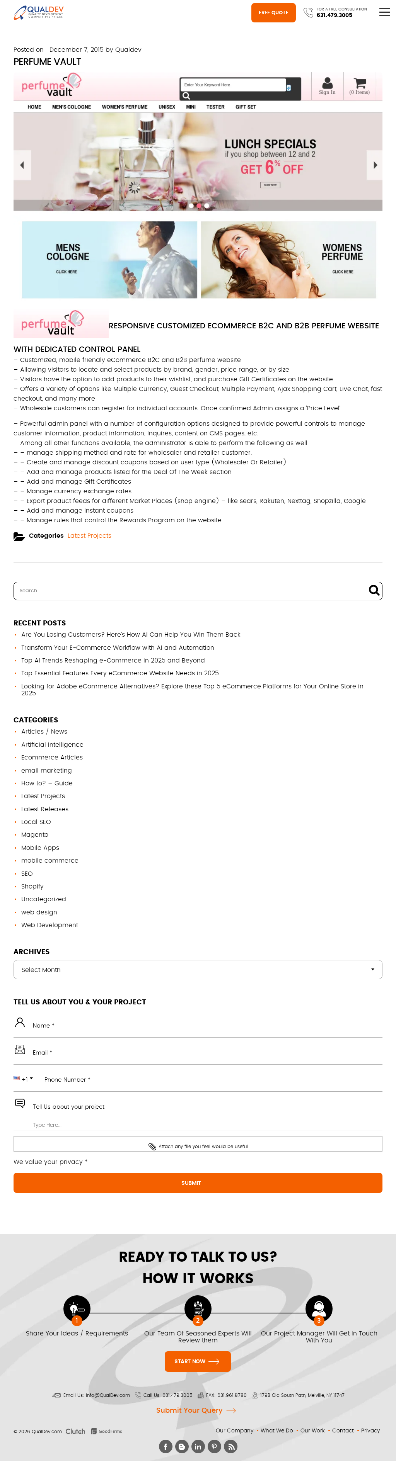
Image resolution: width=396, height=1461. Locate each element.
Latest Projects (89, 536)
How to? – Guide (47, 783)
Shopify (32, 886)
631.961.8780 (232, 1395)
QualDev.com (47, 1431)
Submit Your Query (189, 1410)
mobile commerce (50, 861)
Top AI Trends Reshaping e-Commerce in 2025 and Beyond (113, 660)
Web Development (49, 925)
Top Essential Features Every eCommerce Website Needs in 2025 (120, 673)
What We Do (277, 1431)
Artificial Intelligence (52, 745)
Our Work (312, 1431)
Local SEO (36, 822)
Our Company (234, 1431)
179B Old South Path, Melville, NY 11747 (302, 1395)
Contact (343, 1431)
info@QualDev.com (108, 1395)
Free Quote (273, 12)
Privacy (370, 1431)
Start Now (190, 1361)
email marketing (46, 771)
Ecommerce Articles (52, 757)
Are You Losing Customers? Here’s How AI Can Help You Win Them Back (131, 635)
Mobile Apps (40, 848)
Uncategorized (43, 899)
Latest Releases (44, 809)
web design (39, 912)
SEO (27, 874)
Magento (34, 835)
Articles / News (44, 732)
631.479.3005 (334, 15)
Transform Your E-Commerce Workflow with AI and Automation (117, 648)
